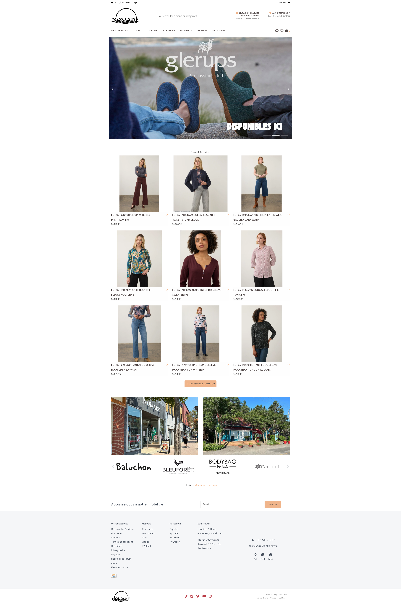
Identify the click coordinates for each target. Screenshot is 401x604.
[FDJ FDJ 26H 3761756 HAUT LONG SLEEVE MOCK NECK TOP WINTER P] (200, 333)
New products (149, 533)
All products (147, 529)
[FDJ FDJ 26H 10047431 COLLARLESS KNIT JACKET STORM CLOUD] (200, 183)
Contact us (125, 2)
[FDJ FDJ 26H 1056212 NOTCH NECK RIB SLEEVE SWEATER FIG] (200, 258)
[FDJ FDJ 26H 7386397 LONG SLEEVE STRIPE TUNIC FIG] (261, 258)
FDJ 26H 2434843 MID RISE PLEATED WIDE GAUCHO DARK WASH (257, 217)
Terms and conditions (122, 542)
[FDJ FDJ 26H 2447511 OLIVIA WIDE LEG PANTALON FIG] (139, 183)
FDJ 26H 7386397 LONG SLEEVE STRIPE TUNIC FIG (256, 292)
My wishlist (175, 542)
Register (174, 529)
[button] (277, 31)
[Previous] (113, 466)
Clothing (151, 31)
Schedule (115, 538)
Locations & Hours (207, 529)
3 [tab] (285, 135)
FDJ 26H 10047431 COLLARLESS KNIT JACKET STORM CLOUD (193, 217)
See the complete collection (200, 383)
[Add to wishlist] (166, 215)
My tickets (174, 538)
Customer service (119, 567)
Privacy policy (118, 550)
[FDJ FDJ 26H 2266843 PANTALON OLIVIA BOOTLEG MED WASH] (139, 333)
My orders (175, 533)
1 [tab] (267, 135)
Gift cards (218, 31)
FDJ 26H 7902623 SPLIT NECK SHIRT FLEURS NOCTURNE (132, 292)
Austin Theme (262, 597)
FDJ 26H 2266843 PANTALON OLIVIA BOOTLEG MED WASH (132, 367)
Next (282, 89)
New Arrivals (120, 31)
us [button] (114, 2)
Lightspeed (283, 597)
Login (135, 2)
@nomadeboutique (206, 485)
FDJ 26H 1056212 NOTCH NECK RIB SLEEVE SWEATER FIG (196, 292)
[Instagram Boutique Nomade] (210, 596)
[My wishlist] (282, 31)
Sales (144, 538)
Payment (115, 555)
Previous (119, 89)
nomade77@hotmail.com (210, 533)
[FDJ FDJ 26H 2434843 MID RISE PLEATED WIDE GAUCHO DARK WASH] (261, 183)
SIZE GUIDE (186, 31)
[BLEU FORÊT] (133, 467)
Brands (202, 31)
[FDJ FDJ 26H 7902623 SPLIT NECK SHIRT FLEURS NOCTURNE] (139, 258)
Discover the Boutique (122, 529)
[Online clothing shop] (131, 16)
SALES (136, 31)
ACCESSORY (168, 31)
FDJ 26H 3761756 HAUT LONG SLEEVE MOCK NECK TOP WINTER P (194, 367)
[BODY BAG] (178, 467)
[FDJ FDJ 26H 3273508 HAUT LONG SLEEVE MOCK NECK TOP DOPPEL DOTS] (261, 333)
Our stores (116, 533)
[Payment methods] (114, 576)
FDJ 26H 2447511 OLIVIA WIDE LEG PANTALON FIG (131, 217)
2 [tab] (276, 135)
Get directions (204, 549)
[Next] (288, 466)
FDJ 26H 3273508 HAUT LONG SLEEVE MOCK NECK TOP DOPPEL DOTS (255, 367)
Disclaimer (116, 546)
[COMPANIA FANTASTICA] (267, 467)
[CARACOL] (222, 467)
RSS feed (146, 546)
